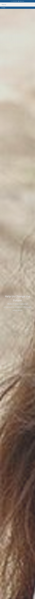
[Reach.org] (4, 4)
